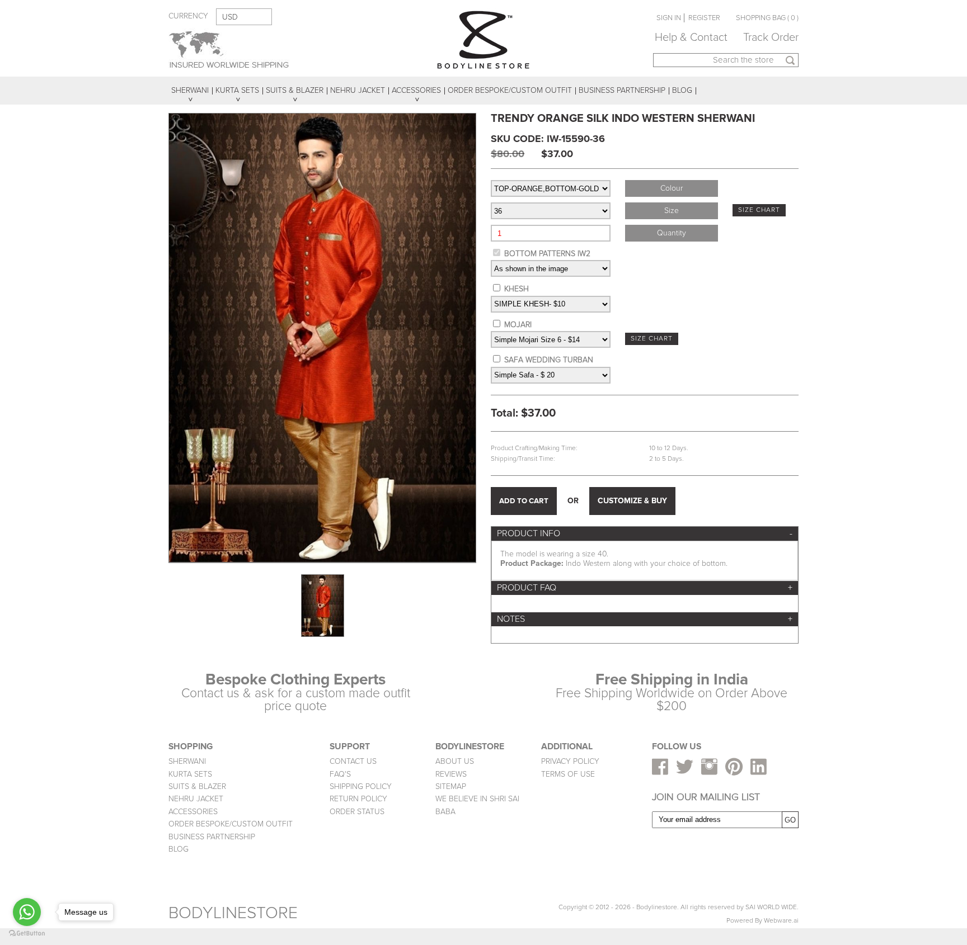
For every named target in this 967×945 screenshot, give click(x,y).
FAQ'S (340, 774)
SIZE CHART (759, 210)
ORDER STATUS (357, 811)
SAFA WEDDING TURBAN (548, 360)
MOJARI (518, 324)
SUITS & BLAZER (197, 786)
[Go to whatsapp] (27, 912)
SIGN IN (668, 17)
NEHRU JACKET (195, 799)
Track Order (771, 37)
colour (671, 188)
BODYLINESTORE (233, 913)
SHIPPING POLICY (361, 786)
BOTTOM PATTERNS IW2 (547, 253)
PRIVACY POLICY (570, 761)
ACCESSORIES (193, 811)
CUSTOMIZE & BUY (632, 500)
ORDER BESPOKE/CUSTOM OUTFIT (230, 824)
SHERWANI (187, 761)
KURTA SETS (190, 774)
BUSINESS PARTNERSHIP (211, 837)
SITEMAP (450, 786)
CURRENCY (188, 16)
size (671, 210)
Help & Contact (691, 37)
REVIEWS (451, 774)
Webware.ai (781, 920)
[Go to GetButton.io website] (27, 933)
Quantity (671, 233)
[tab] (644, 534)
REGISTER (704, 17)
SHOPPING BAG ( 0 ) (767, 17)
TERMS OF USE (568, 774)
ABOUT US (454, 761)
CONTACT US (353, 761)
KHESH (516, 289)
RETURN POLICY (358, 799)
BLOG (178, 849)
